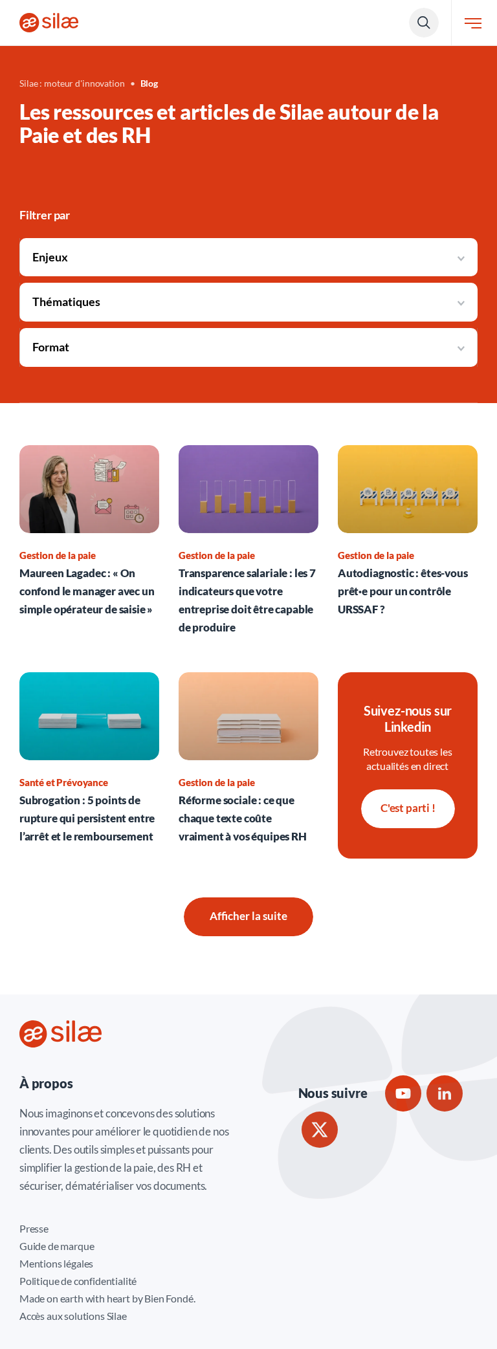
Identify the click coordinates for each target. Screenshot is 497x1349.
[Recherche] (424, 23)
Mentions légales (56, 1263)
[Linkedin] (444, 1093)
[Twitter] (320, 1130)
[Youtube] (403, 1093)
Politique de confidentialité (78, 1281)
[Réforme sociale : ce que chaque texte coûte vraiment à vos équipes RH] (248, 759)
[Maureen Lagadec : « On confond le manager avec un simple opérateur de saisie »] (89, 541)
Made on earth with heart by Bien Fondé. (107, 1298)
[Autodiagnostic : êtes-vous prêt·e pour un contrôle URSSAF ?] (408, 541)
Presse (34, 1228)
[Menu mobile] (473, 23)
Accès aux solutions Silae (73, 1316)
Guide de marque (56, 1246)
